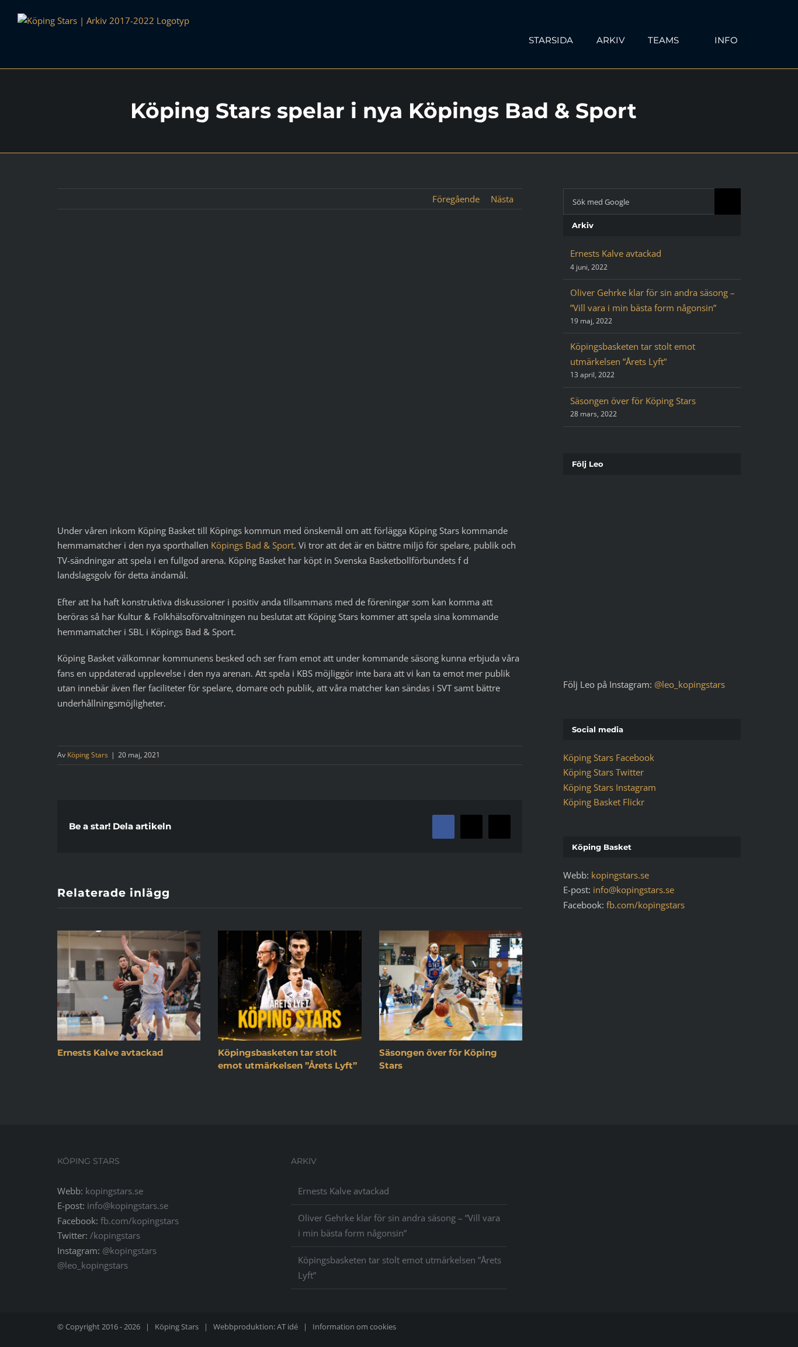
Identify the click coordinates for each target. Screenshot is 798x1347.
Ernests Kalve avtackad (110, 1052)
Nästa (502, 199)
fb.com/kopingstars (645, 905)
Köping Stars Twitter (603, 772)
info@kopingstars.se (633, 889)
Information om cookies (354, 1326)
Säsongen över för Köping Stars (633, 400)
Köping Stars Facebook (608, 757)
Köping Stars (87, 755)
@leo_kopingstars (689, 684)
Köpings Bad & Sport (252, 545)
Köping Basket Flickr (603, 802)
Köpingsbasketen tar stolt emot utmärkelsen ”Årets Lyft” (399, 1267)
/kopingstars (115, 1235)
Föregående (456, 199)
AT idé (287, 1326)
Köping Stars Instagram (609, 787)
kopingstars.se (620, 875)
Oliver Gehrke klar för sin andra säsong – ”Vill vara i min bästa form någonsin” (399, 1225)
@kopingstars (129, 1250)
